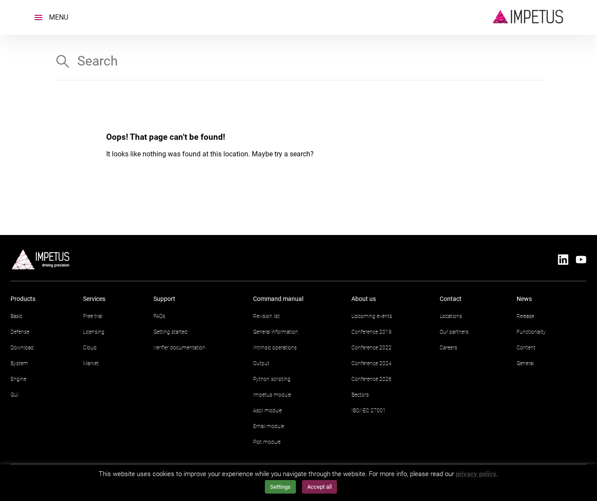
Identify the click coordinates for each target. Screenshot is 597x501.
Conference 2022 (371, 348)
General (525, 363)
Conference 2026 (371, 379)
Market (91, 363)
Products (22, 298)
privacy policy (476, 474)
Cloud (90, 348)
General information (275, 332)
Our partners (454, 332)
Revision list (266, 316)
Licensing (93, 332)
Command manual (278, 298)
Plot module (267, 442)
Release (525, 316)
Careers (448, 348)
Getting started (170, 332)
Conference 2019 (371, 332)
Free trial (92, 316)
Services (94, 298)
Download (22, 348)
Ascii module (267, 411)
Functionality (531, 332)
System (19, 363)
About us (363, 298)
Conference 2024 (371, 363)
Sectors (360, 395)
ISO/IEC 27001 (368, 411)
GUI (14, 395)
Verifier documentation (179, 348)
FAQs (159, 316)
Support (164, 298)
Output (261, 363)
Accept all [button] (319, 487)
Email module (268, 426)
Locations (451, 316)
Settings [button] (280, 487)
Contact (451, 298)
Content (526, 348)
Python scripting (272, 379)
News (524, 298)
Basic (16, 316)
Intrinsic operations (275, 348)
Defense (19, 332)
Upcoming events (371, 316)
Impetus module (272, 395)
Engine (18, 379)
